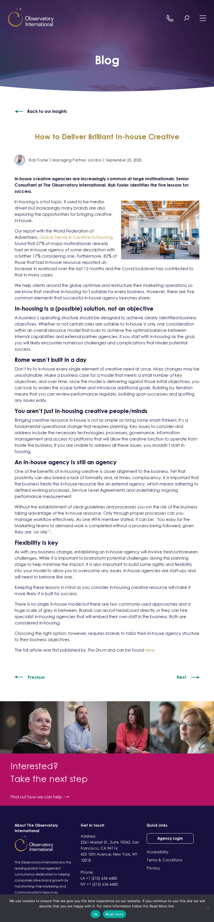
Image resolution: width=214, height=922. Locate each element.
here (149, 650)
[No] (207, 908)
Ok (95, 914)
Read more (114, 914)
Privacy (153, 868)
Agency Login (170, 838)
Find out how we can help (36, 796)
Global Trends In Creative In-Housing (75, 237)
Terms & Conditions (164, 860)
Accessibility (158, 852)
